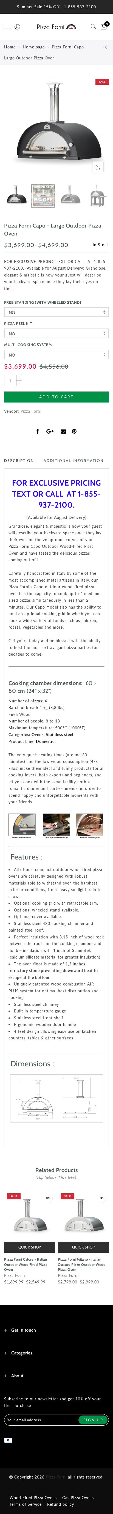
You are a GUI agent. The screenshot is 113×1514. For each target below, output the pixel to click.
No (12, 312)
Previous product (102, 47)
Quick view (47, 1198)
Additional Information (74, 460)
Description (19, 460)
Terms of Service (26, 1504)
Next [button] (92, 131)
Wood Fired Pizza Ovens (33, 1497)
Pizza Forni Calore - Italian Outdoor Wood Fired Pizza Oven (25, 1264)
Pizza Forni (31, 411)
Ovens (38, 734)
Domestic (45, 741)
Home (10, 47)
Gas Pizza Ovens (78, 1497)
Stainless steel (59, 734)
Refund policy (60, 1504)
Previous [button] (14, 131)
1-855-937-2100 (80, 6)
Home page (34, 47)
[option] (56, 128)
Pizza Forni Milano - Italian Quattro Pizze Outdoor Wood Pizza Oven (81, 1264)
